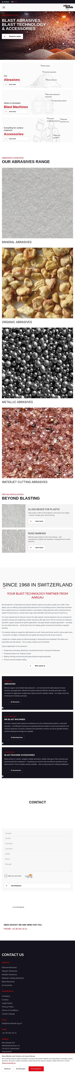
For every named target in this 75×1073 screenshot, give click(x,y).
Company (6, 996)
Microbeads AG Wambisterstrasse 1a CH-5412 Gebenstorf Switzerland (11, 1047)
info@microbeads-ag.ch (12, 1023)
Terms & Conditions (10, 1010)
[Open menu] (4, 7)
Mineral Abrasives (9, 967)
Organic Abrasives (9, 971)
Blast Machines (8, 982)
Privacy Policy (8, 1007)
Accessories (7, 985)
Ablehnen (7, 1069)
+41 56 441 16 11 (9, 1033)
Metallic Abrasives (9, 975)
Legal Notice (7, 1003)
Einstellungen (20, 1069)
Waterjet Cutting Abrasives (13, 978)
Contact (6, 1)
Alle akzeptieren (36, 1069)
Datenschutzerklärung (9, 1063)
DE (12, 1)
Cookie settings (8, 1014)
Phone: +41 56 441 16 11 (15, 929)
